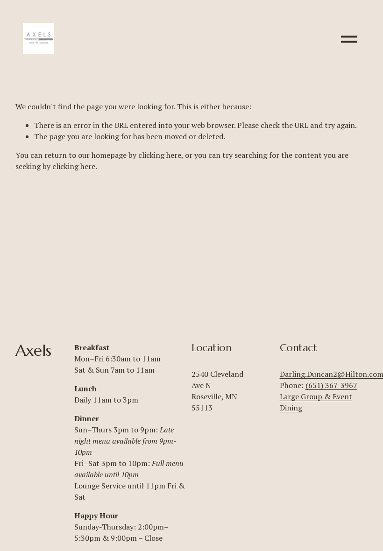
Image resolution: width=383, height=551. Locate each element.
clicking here (159, 155)
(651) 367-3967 (331, 385)
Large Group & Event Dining (316, 402)
